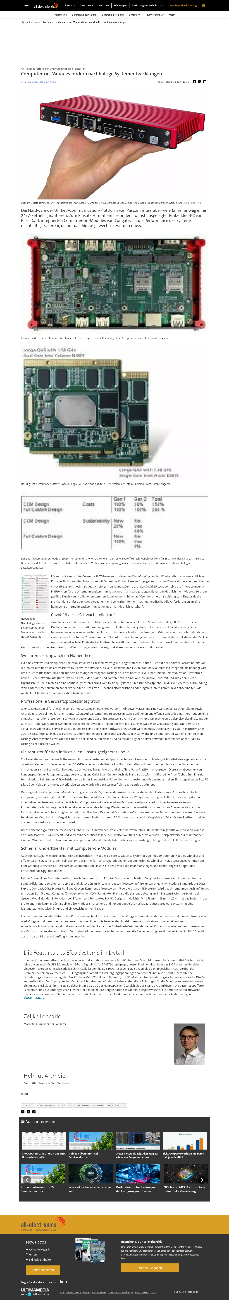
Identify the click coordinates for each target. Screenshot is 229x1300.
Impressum (84, 1292)
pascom (121, 1105)
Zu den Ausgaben (150, 1268)
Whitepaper (120, 5)
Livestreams (86, 5)
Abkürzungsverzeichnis (144, 5)
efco (69, 1105)
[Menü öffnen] (26, 5)
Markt (172, 14)
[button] (27, 1180)
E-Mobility (134, 14)
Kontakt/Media (142, 1292)
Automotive (60, 14)
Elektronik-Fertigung (113, 14)
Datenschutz (72, 1292)
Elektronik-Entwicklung (84, 14)
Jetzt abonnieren (43, 1270)
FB (67, 1281)
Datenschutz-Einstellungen (120, 1292)
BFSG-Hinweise (99, 1292)
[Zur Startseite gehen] (46, 5)
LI (62, 1281)
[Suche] (162, 5)
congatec (28, 1105)
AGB (62, 1292)
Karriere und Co (155, 14)
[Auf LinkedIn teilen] (205, 82)
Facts (153, 1292)
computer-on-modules (50, 1105)
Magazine (103, 5)
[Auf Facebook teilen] (195, 82)
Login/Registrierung (186, 5)
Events (68, 5)
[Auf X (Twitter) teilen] (200, 82)
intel (110, 1105)
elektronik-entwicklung (90, 1105)
